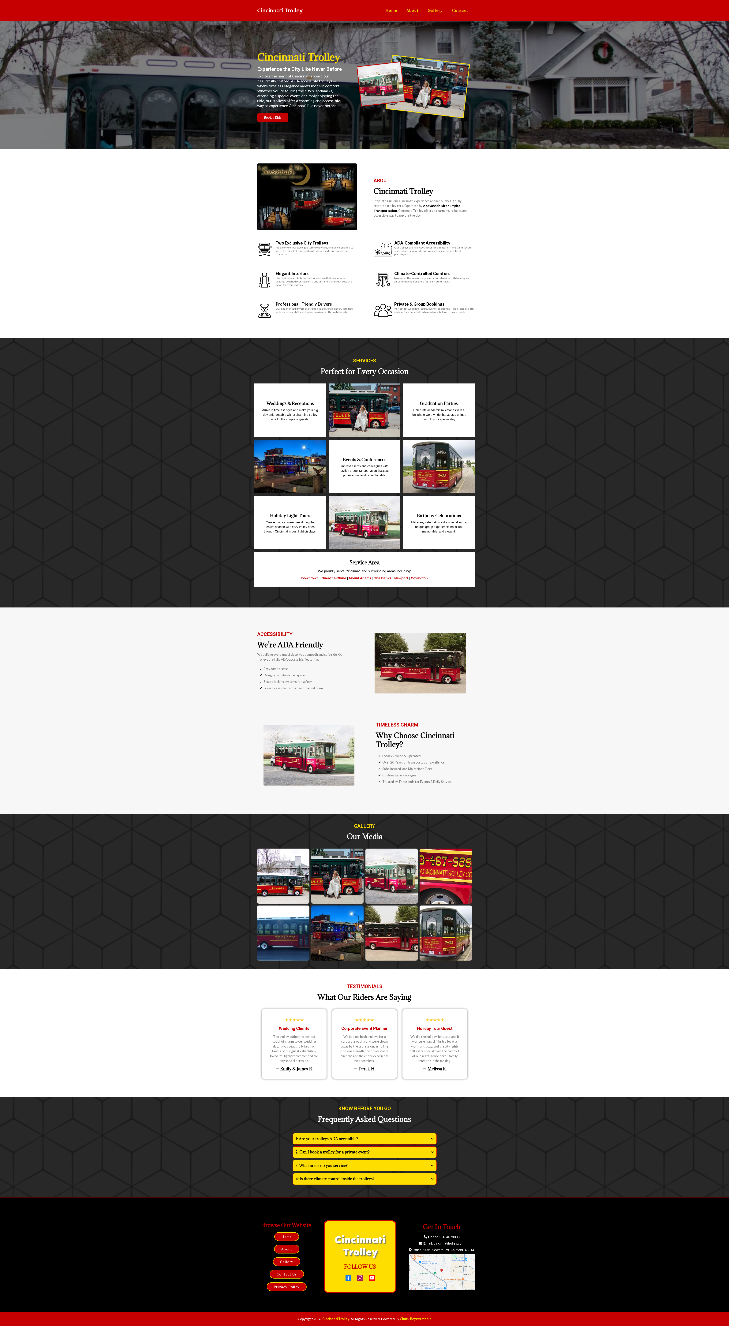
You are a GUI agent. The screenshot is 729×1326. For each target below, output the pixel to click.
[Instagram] (360, 1278)
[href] (442, 1272)
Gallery (435, 10)
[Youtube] (372, 1278)
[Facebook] (348, 1278)
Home (391, 10)
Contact (460, 10)
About (412, 10)
